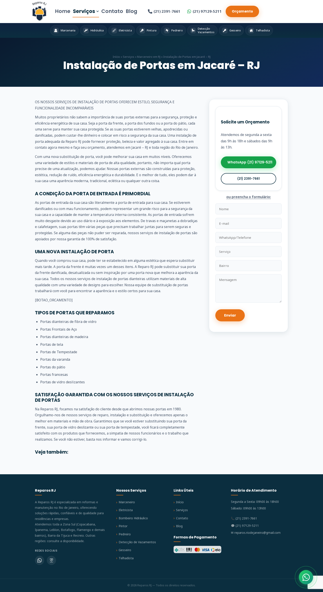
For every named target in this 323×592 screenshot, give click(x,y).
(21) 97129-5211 (207, 11)
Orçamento (242, 11)
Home (62, 11)
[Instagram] (51, 560)
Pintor (123, 526)
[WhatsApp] (39, 560)
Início (116, 57)
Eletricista (126, 510)
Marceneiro (127, 502)
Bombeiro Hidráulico (133, 518)
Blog (131, 11)
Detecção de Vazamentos (137, 542)
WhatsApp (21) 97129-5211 (249, 162)
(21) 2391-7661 (167, 11)
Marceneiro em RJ (148, 57)
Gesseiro (125, 550)
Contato (112, 11)
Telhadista (126, 558)
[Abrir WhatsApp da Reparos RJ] (306, 577)
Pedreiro (125, 534)
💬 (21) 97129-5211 (245, 525)
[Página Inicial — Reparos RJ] (39, 11)
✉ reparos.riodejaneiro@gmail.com (256, 532)
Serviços (84, 11)
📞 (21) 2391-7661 (244, 518)
